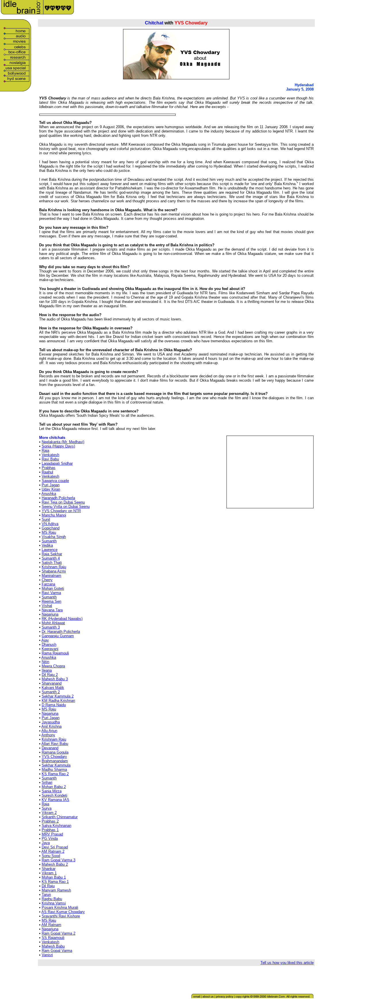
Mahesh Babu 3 (55, 679)
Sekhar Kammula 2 (58, 696)
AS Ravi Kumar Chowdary (63, 912)
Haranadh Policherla (58, 498)
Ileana (47, 670)
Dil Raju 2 (50, 675)
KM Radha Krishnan (58, 700)
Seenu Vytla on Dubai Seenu (66, 506)
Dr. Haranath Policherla (61, 631)
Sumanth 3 (51, 627)
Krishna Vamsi (54, 903)
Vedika (47, 545)
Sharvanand (52, 683)
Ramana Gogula (55, 752)
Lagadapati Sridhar (57, 463)
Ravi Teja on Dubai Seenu (63, 502)
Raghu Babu (52, 899)
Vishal (47, 606)
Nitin (45, 662)
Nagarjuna (50, 614)
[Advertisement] (286, 9)
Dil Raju (48, 886)
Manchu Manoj (54, 515)
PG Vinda (50, 838)
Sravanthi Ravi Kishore (61, 916)
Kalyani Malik (53, 687)
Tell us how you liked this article (287, 962)
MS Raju (49, 532)
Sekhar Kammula (56, 765)
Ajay (45, 640)
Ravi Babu (50, 459)
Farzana (48, 584)
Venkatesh (50, 455)
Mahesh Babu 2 (55, 864)
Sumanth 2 (51, 692)
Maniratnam (51, 575)
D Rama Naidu (54, 705)
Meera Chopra (53, 666)
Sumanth (49, 541)
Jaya (46, 843)
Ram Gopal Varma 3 (58, 860)
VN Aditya (50, 524)
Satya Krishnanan (56, 825)
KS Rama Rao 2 (55, 774)
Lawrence (49, 549)
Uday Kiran (51, 489)
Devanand (50, 748)
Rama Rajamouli (55, 653)
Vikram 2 (49, 812)
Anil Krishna (51, 726)
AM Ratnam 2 (52, 851)
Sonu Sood (51, 856)
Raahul (47, 472)
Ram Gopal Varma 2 (58, 933)
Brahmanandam (55, 761)
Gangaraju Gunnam (58, 636)
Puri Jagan (51, 485)
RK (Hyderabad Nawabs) (62, 618)
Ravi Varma (51, 593)
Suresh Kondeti (54, 795)
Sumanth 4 (51, 558)
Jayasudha (51, 722)
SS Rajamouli (53, 937)
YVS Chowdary (54, 756)
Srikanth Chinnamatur (60, 817)
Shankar (48, 869)
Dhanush (49, 644)
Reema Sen (51, 601)
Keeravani (50, 649)
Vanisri (47, 955)
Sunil (46, 519)
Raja (45, 450)
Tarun (46, 894)
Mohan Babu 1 (54, 877)
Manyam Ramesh (56, 890)
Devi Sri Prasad (55, 847)
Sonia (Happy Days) (58, 446)
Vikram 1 (49, 873)
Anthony (48, 735)
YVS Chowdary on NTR (61, 511)
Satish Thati (52, 562)
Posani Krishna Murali (60, 907)
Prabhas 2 (50, 821)
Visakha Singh (54, 537)
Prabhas (48, 468)
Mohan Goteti (53, 588)
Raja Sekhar (52, 554)
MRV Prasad (52, 834)
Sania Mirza (52, 791)
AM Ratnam (51, 925)
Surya (46, 808)
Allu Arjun (49, 731)
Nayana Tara (52, 610)
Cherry (47, 580)
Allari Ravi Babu (54, 743)
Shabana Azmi (54, 571)
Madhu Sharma (54, 769)
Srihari (47, 782)
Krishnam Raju (54, 567)
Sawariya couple (55, 481)
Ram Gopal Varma (57, 950)
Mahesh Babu (53, 946)
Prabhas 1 (50, 830)
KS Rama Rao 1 (55, 881)
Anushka (48, 493)
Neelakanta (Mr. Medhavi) (63, 442)
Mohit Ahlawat (53, 623)
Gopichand (51, 528)
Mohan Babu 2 (54, 787)
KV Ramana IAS (55, 800)
